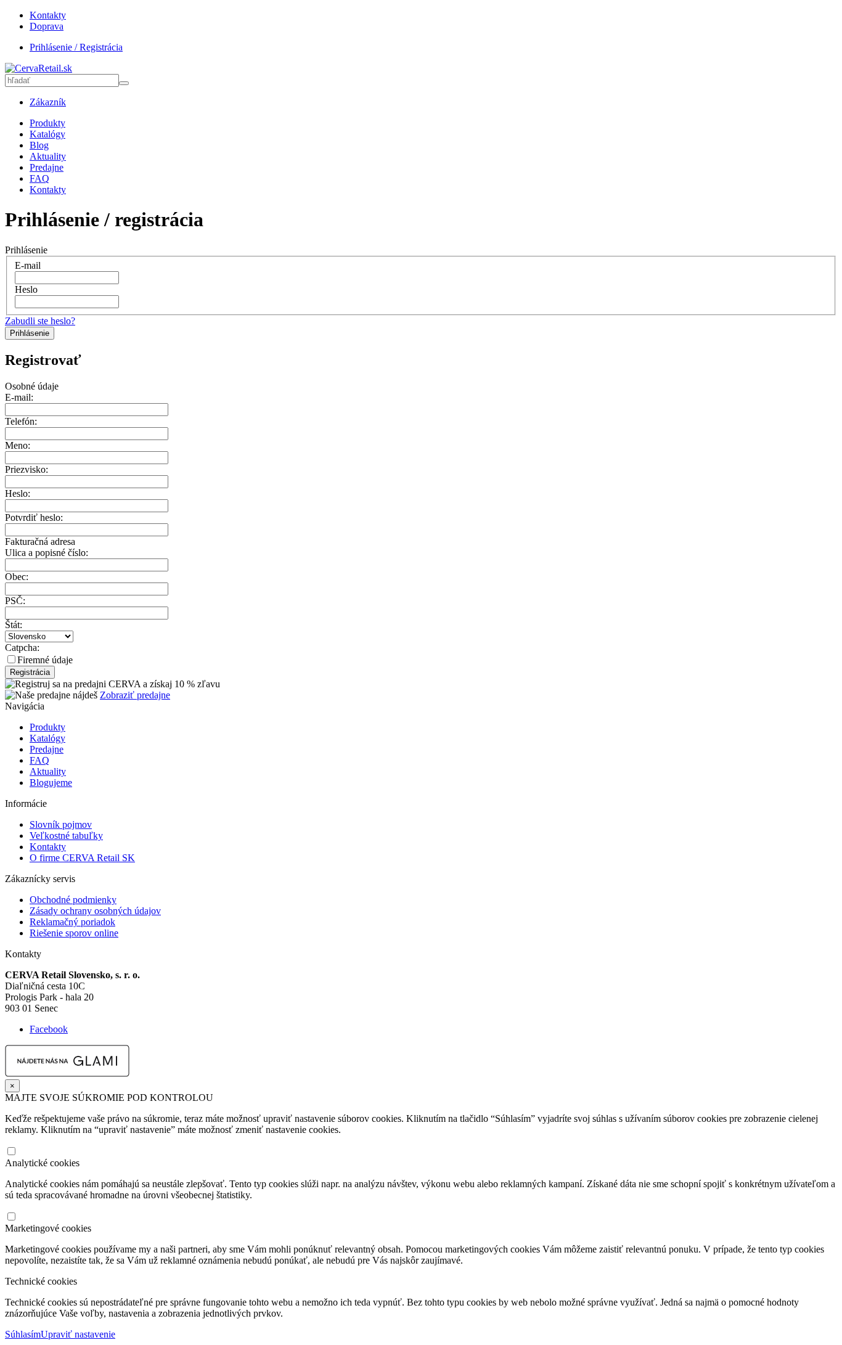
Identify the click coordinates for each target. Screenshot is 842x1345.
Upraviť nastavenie (78, 1334)
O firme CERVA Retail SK (82, 857)
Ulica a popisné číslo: (46, 552)
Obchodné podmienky (73, 899)
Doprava (46, 26)
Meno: (17, 445)
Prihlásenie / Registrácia (76, 47)
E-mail (28, 265)
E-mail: (19, 397)
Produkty (47, 123)
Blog (39, 145)
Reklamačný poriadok (72, 922)
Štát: (13, 624)
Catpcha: (22, 647)
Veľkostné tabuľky (66, 835)
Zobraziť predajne (135, 695)
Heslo (26, 289)
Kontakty (48, 15)
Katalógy (47, 134)
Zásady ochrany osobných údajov (95, 911)
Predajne (46, 167)
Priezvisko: (26, 469)
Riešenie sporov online (74, 933)
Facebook (49, 1029)
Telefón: (21, 421)
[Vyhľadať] (124, 83)
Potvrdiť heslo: (34, 517)
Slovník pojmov (61, 824)
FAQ (39, 178)
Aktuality (48, 156)
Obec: (16, 576)
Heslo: (17, 493)
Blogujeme (51, 782)
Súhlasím (23, 1334)
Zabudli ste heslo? (40, 321)
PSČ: (15, 600)
